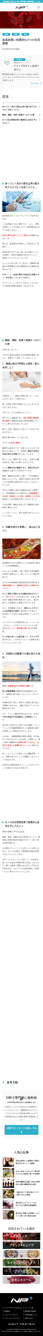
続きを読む (35, 83)
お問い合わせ (29, 1318)
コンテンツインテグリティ (12, 1318)
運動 (15, 34)
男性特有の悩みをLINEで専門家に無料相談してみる (21, 1)
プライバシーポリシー (11, 1315)
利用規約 (7, 1311)
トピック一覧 (29, 1308)
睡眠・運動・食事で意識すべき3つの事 (18, 115)
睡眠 (6, 34)
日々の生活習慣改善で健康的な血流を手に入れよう (19, 121)
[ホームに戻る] (21, 7)
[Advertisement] (21, 156)
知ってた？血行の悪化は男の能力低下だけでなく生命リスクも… (19, 108)
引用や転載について (31, 1315)
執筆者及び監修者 (30, 1311)
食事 (25, 34)
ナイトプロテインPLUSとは (13, 1308)
